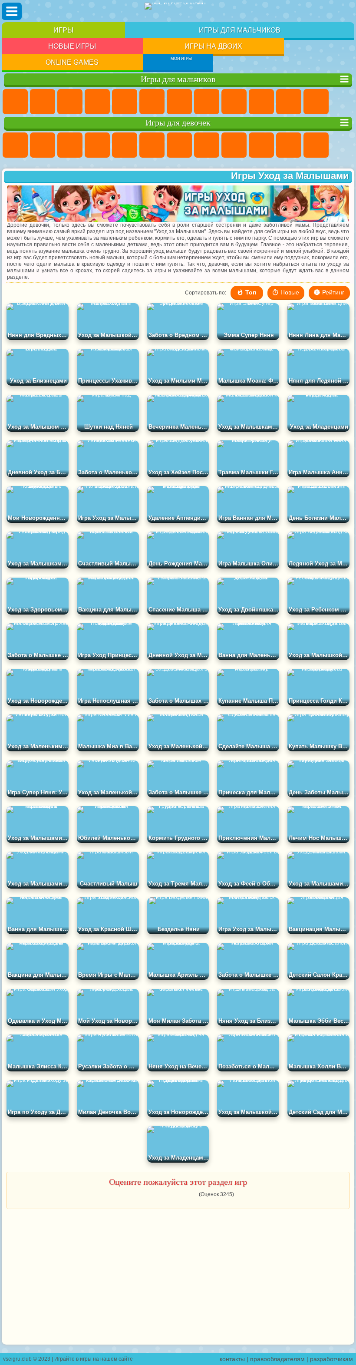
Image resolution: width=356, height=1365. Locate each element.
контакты (232, 1358)
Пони (15, 145)
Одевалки (316, 145)
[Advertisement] (178, 1277)
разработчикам (331, 1358)
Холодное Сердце (261, 145)
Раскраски (206, 145)
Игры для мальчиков (239, 30)
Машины (206, 101)
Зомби (124, 101)
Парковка (15, 101)
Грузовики (316, 101)
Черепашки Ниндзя (234, 101)
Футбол (42, 101)
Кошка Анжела (234, 145)
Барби (97, 145)
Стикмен (288, 101)
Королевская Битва (152, 101)
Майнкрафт (179, 101)
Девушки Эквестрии (42, 145)
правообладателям (277, 1358)
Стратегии (69, 101)
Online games (72, 62)
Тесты (124, 145)
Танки (97, 101)
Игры (63, 30)
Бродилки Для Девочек (179, 145)
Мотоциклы (261, 101)
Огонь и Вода (69, 145)
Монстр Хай (152, 145)
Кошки (288, 145)
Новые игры (72, 46)
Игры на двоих (213, 46)
